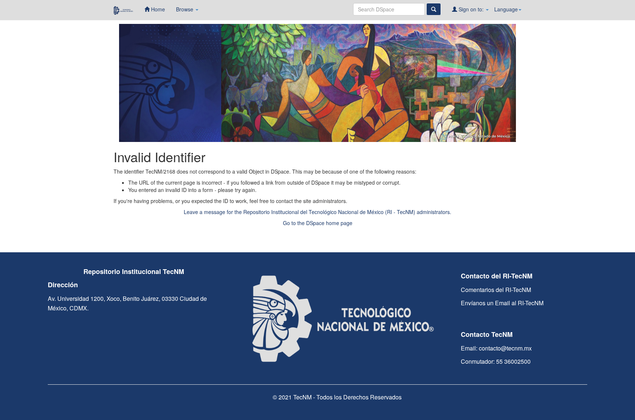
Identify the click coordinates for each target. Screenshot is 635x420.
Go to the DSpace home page (317, 223)
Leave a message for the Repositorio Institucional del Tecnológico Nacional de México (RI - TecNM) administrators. (317, 212)
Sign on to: (471, 9)
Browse (185, 9)
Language (506, 9)
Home (157, 9)
